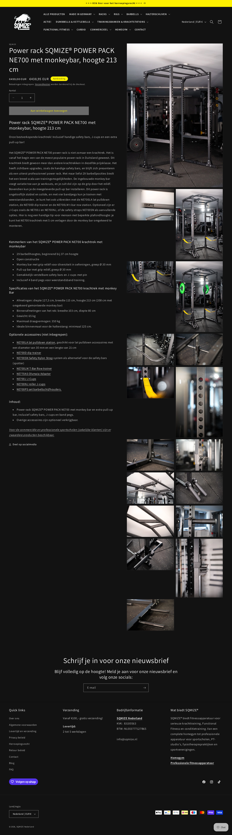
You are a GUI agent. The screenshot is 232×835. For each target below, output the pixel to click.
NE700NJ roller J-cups (31, 384)
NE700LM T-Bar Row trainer (34, 368)
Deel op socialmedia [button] (24, 444)
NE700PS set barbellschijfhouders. (39, 389)
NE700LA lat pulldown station (36, 342)
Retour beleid (17, 750)
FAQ (11, 769)
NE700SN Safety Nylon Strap (35, 358)
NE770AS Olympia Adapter (34, 374)
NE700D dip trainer (29, 353)
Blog (11, 763)
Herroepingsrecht (19, 743)
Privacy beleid (17, 737)
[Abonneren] (144, 688)
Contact (13, 756)
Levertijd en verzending (22, 731)
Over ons (14, 718)
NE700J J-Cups (26, 379)
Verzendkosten (42, 84)
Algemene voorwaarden (23, 724)
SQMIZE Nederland (25, 826)
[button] (82, 14)
